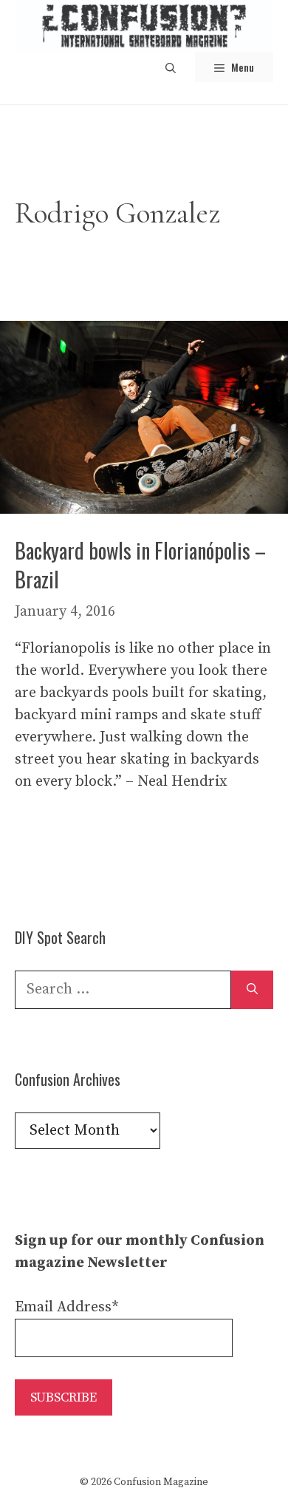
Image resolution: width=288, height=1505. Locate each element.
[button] (170, 67)
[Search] (252, 990)
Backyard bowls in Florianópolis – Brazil (140, 564)
